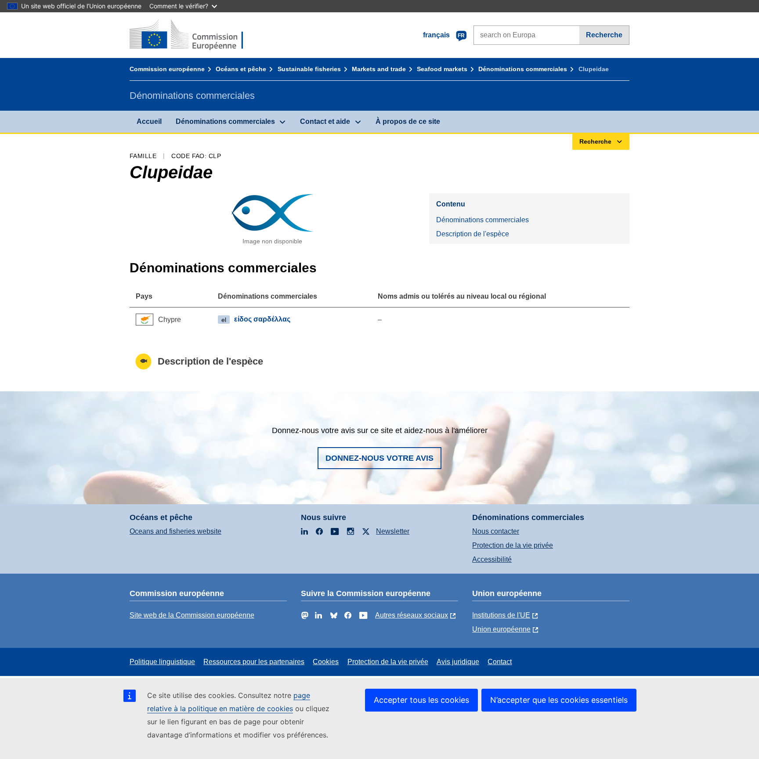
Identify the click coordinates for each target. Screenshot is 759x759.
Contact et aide (325, 121)
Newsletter (392, 531)
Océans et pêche (241, 68)
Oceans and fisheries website (175, 531)
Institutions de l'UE (501, 615)
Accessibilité (492, 559)
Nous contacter (495, 531)
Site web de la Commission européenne (192, 615)
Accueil (149, 121)
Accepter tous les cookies (421, 700)
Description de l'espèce (472, 234)
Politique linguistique (162, 661)
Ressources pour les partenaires (253, 661)
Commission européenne (167, 68)
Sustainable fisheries (309, 68)
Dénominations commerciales (522, 68)
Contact (500, 661)
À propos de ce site (408, 121)
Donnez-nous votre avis (379, 458)
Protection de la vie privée (512, 545)
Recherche (604, 35)
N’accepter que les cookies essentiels (559, 700)
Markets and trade (379, 68)
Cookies (326, 661)
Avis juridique (458, 661)
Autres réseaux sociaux (411, 615)
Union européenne (501, 629)
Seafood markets (442, 68)
